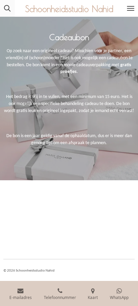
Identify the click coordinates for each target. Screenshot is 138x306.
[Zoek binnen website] (7, 8)
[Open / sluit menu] (130, 8)
